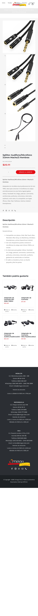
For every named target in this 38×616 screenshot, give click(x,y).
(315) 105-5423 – (18, 440)
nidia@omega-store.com (21, 386)
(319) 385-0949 (27, 440)
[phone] (15, 210)
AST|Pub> (25, 482)
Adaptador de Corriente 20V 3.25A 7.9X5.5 (9, 299)
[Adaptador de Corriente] (27, 287)
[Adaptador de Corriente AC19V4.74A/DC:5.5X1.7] (10, 323)
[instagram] (6, 210)
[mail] (12, 210)
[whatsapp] (9, 210)
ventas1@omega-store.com (21, 443)
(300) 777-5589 (22, 412)
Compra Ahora (13, 10)
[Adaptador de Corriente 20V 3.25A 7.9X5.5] (10, 287)
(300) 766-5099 (28, 383)
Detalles (15, 309)
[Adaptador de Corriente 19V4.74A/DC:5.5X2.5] (27, 323)
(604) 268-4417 (22, 381)
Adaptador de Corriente (26, 298)
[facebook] (3, 210)
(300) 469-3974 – (17, 383)
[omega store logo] (19, 460)
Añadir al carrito (25, 172)
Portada (6, 10)
